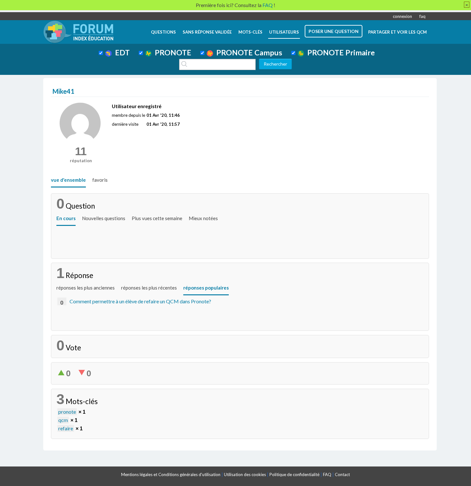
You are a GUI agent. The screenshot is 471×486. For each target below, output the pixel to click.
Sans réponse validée (207, 32)
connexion (402, 16)
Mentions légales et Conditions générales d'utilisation (170, 474)
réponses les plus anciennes (85, 288)
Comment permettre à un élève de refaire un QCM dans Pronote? (140, 301)
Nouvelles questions (103, 218)
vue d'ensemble (68, 180)
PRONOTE (171, 52)
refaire (65, 428)
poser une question (334, 31)
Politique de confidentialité (294, 474)
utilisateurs (284, 32)
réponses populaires (206, 288)
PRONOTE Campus (247, 52)
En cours (66, 218)
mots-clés (250, 32)
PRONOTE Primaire (339, 52)
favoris (100, 180)
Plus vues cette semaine (157, 218)
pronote (67, 412)
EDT (121, 52)
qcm (63, 420)
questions (163, 32)
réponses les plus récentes (149, 288)
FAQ (327, 474)
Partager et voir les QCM (397, 32)
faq (422, 16)
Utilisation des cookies (245, 474)
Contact (342, 474)
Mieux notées (203, 218)
